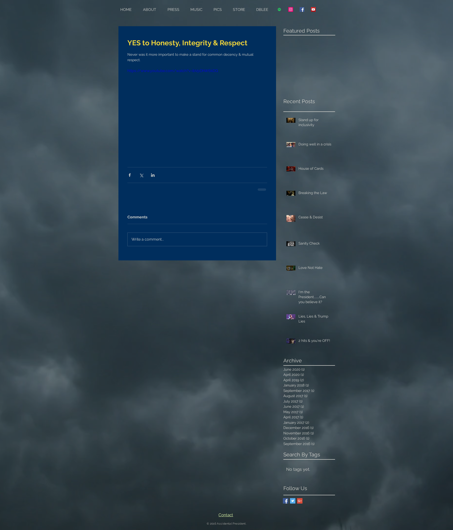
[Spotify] (279, 9)
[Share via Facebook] (129, 175)
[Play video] (197, 107)
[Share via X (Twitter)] (141, 175)
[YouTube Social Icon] (313, 9)
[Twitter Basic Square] (292, 501)
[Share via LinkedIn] (153, 175)
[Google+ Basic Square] (299, 501)
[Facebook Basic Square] (285, 501)
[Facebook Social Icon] (302, 9)
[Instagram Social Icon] (290, 9)
